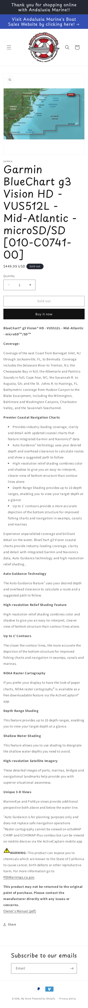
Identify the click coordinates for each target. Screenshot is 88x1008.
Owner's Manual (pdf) (19, 911)
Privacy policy (67, 998)
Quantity (9, 276)
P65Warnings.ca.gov (19, 877)
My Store (26, 998)
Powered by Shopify (43, 998)
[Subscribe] (72, 968)
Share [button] (12, 924)
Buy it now (44, 314)
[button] (9, 47)
